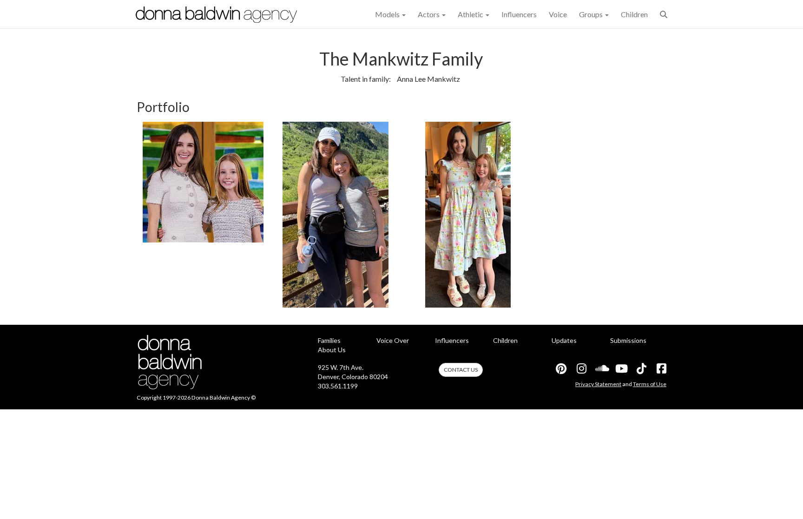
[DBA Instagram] (580, 368)
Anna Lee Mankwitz (428, 78)
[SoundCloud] (600, 368)
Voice (558, 14)
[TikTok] (640, 368)
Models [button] (388, 14)
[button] (663, 14)
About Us (332, 350)
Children (634, 14)
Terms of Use (649, 384)
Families (329, 340)
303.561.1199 (338, 386)
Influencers (519, 14)
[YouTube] (620, 368)
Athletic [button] (471, 14)
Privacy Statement (598, 384)
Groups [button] (591, 14)
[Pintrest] (560, 368)
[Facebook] (660, 368)
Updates (564, 340)
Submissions (628, 340)
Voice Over (392, 340)
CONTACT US (461, 369)
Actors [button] (429, 14)
